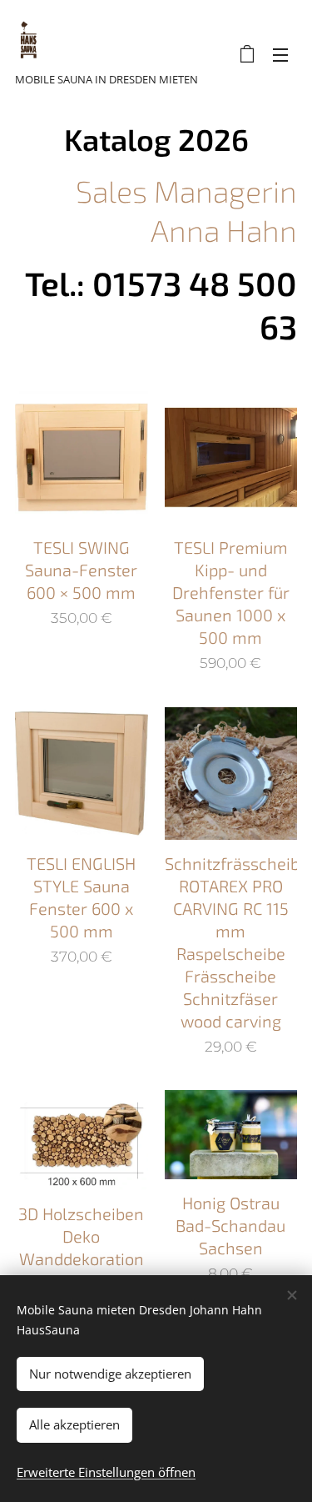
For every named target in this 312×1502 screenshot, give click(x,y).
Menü (280, 54)
